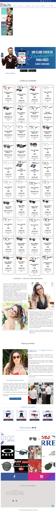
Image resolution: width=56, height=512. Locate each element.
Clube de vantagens (10, 73)
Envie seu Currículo (15, 398)
